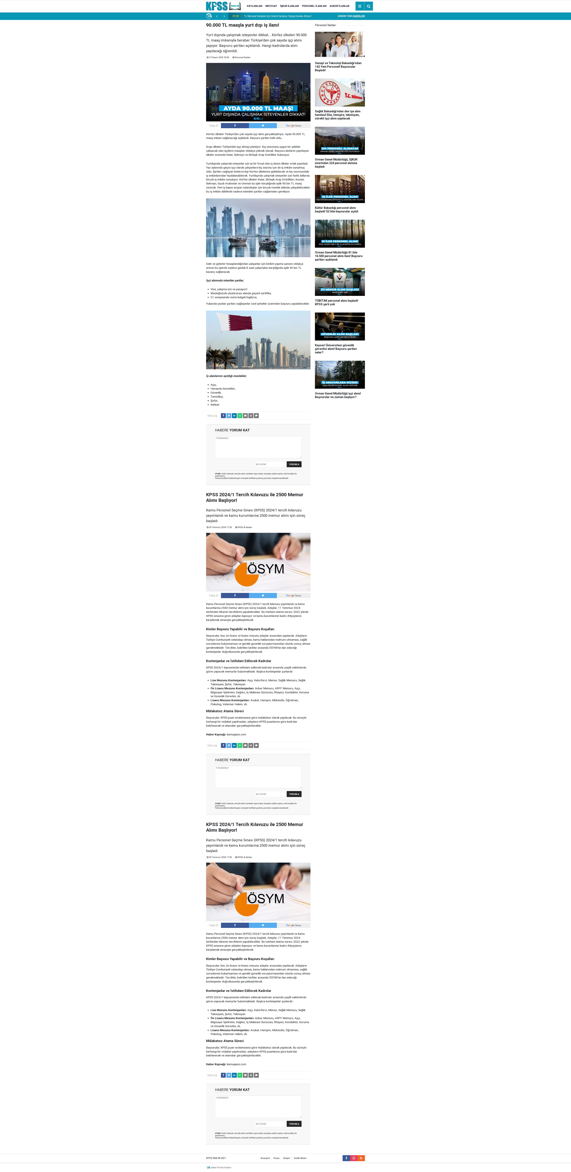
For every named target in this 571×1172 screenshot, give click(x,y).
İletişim (286, 1158)
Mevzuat (271, 5)
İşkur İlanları (289, 5)
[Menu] (360, 6)
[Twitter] (228, 415)
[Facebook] (223, 415)
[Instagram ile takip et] (353, 1158)
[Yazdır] (250, 415)
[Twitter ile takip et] (263, 125)
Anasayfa (265, 1158)
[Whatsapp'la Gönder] (239, 415)
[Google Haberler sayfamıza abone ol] (293, 125)
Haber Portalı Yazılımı (221, 1167)
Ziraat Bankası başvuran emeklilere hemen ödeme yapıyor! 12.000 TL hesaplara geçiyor (280, 16)
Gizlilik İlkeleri (300, 1158)
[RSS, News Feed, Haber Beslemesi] (361, 1158)
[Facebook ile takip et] (235, 125)
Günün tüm (351, 16)
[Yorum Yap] (256, 415)
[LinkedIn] (234, 415)
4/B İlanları (254, 5)
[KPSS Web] (223, 5)
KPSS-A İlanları (245, 527)
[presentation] (217, 16)
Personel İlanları (314, 5)
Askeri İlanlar (339, 5)
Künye (277, 1158)
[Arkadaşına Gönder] (245, 415)
